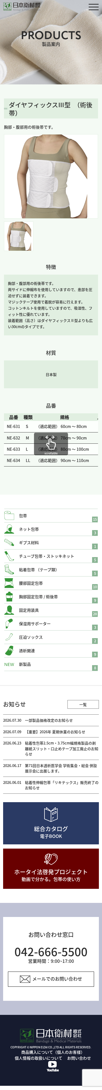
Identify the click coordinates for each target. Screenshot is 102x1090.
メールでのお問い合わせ (57, 978)
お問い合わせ (79, 1058)
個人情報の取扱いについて (38, 1058)
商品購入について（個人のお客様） (53, 1052)
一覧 (83, 704)
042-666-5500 (51, 951)
